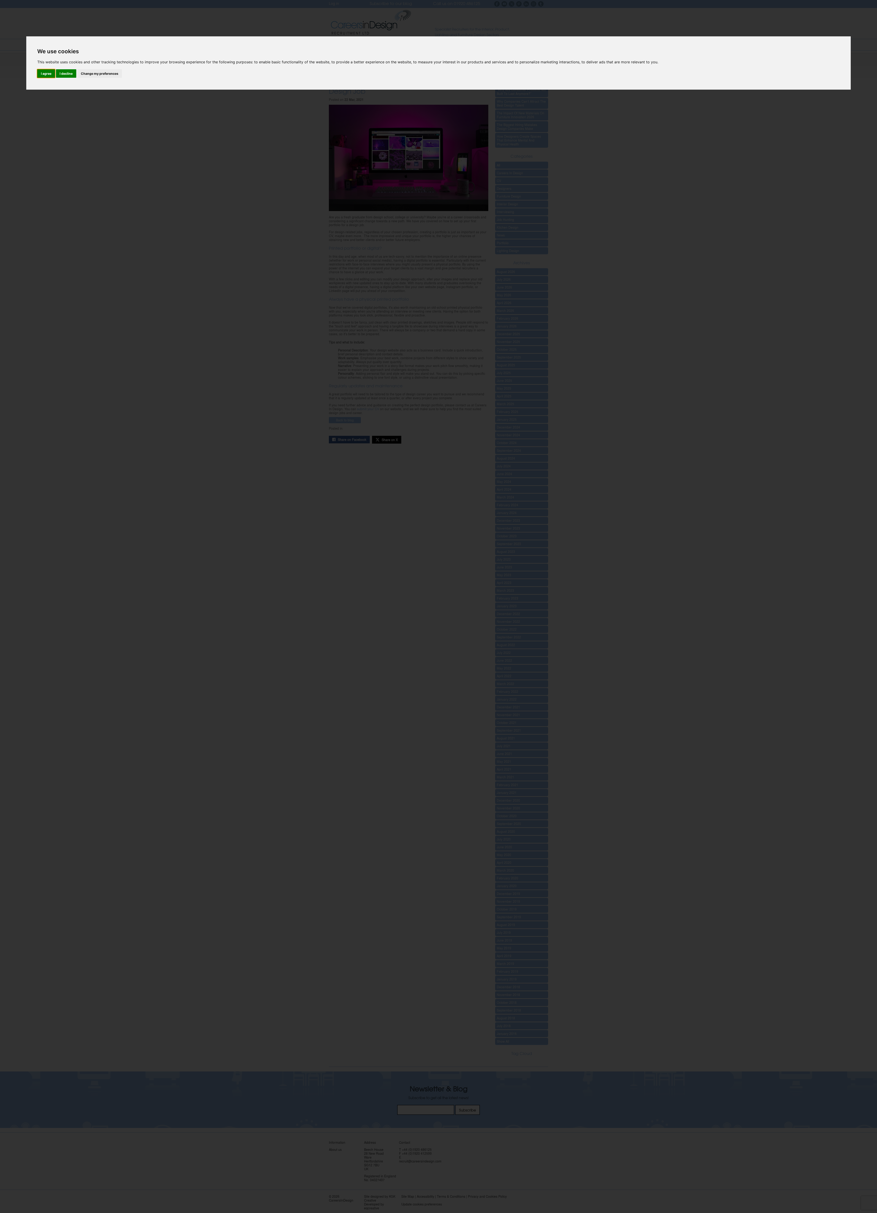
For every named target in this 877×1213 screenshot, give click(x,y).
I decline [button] (66, 73)
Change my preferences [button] (99, 73)
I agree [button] (46, 73)
